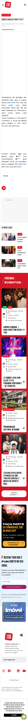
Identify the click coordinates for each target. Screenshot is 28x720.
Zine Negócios (9, 659)
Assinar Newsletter (13, 587)
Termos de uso (17, 597)
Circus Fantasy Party (13, 103)
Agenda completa (13, 494)
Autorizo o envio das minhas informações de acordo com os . (14, 596)
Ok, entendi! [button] (14, 715)
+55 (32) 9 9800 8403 (18, 690)
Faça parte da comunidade (13, 544)
